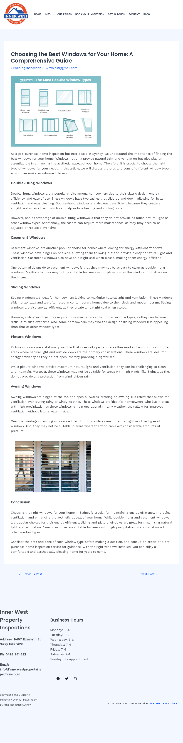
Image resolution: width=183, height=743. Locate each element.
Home (37, 14)
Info (48, 14)
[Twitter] (66, 678)
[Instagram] (75, 678)
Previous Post (30, 574)
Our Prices (64, 14)
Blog (146, 14)
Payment (134, 14)
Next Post (149, 574)
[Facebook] (58, 678)
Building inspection (27, 68)
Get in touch (116, 14)
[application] (52, 14)
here (151, 703)
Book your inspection (89, 14)
